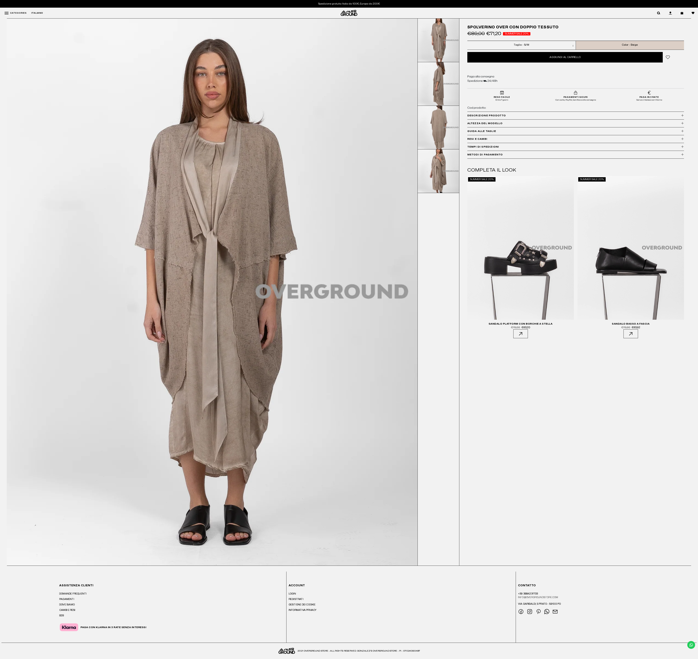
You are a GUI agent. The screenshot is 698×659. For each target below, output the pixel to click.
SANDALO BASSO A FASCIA (630, 324)
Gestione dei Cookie (302, 605)
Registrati (296, 599)
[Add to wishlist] (667, 57)
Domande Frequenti (73, 594)
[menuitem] (439, 40)
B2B (61, 615)
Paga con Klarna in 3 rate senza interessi (114, 627)
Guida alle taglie (481, 131)
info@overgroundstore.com (538, 597)
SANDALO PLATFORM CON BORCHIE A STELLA (521, 324)
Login (292, 594)
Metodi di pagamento (485, 155)
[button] (658, 13)
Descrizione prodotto (486, 115)
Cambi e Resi (67, 610)
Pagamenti (66, 599)
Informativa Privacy (303, 610)
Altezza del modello (485, 123)
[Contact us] (691, 645)
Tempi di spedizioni (483, 147)
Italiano (37, 13)
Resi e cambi (477, 139)
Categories (18, 13)
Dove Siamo (67, 605)
